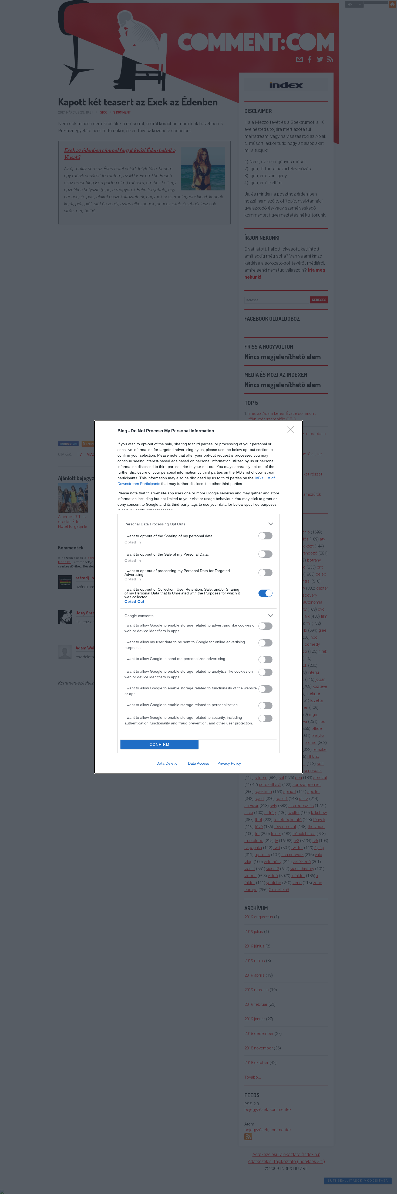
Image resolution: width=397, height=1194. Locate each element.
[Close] (292, 431)
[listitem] (198, 524)
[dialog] (198, 597)
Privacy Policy (229, 763)
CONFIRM (160, 745)
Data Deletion (168, 763)
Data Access (198, 763)
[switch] (265, 535)
